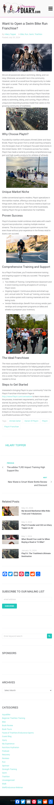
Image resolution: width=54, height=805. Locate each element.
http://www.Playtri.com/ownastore (17, 396)
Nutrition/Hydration (10, 747)
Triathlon (38, 34)
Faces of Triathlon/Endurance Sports (18, 733)
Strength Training (9, 769)
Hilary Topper (10, 34)
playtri (45, 421)
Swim (31, 34)
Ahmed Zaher (15, 421)
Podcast (5, 751)
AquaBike (6, 714)
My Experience (8, 744)
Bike (22, 34)
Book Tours (7, 729)
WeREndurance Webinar (12, 787)
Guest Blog (6, 736)
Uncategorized (8, 780)
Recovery (6, 754)
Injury (4, 740)
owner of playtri (31, 421)
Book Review (7, 725)
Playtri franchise (11, 426)
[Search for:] (24, 636)
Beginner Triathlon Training (13, 718)
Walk (4, 784)
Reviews (5, 758)
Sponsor (5, 766)
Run (26, 34)
